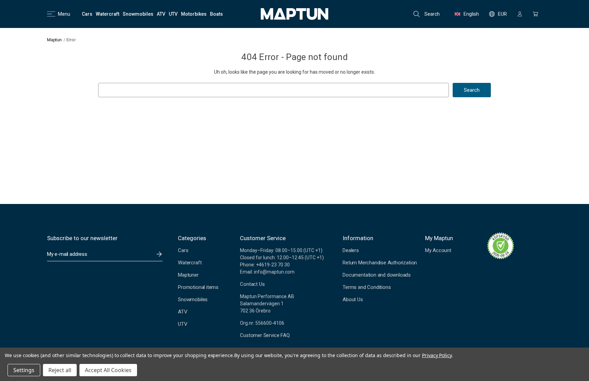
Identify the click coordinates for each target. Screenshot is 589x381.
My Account (438, 250)
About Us (353, 299)
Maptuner (188, 275)
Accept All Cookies (108, 370)
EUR (502, 14)
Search (432, 14)
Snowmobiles (193, 299)
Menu (64, 14)
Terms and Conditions (367, 287)
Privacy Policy (437, 355)
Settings (23, 370)
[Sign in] (520, 14)
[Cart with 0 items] (535, 14)
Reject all (59, 370)
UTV (182, 324)
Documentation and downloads (377, 275)
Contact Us (252, 284)
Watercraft (189, 263)
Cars (183, 250)
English (471, 14)
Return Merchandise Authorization (380, 263)
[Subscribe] (159, 254)
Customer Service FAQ (264, 335)
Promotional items (198, 287)
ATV (182, 312)
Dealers (351, 250)
